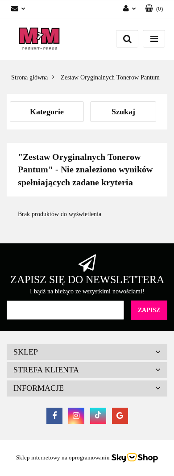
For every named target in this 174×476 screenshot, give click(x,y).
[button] (154, 9)
